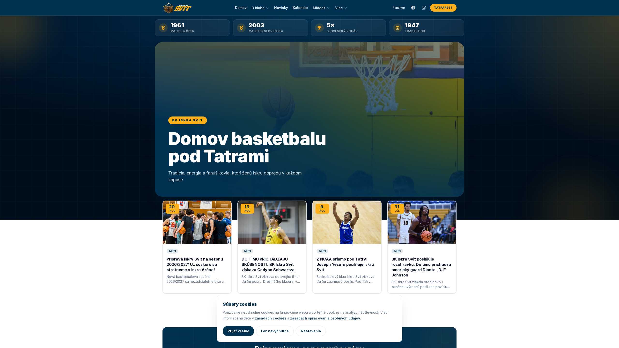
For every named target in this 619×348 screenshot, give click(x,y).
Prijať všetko (238, 331)
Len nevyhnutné (275, 331)
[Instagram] (424, 7)
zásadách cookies (270, 318)
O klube (258, 8)
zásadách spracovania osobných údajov (325, 318)
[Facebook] (413, 7)
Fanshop (399, 7)
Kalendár (300, 8)
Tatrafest (443, 7)
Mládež (319, 8)
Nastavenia (311, 331)
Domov (241, 8)
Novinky (281, 8)
